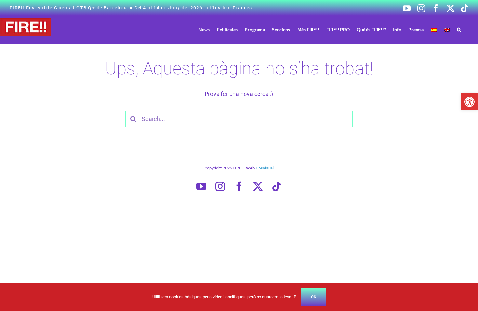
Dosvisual (265, 168)
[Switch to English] (447, 29)
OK (313, 296)
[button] (469, 101)
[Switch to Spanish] (434, 29)
